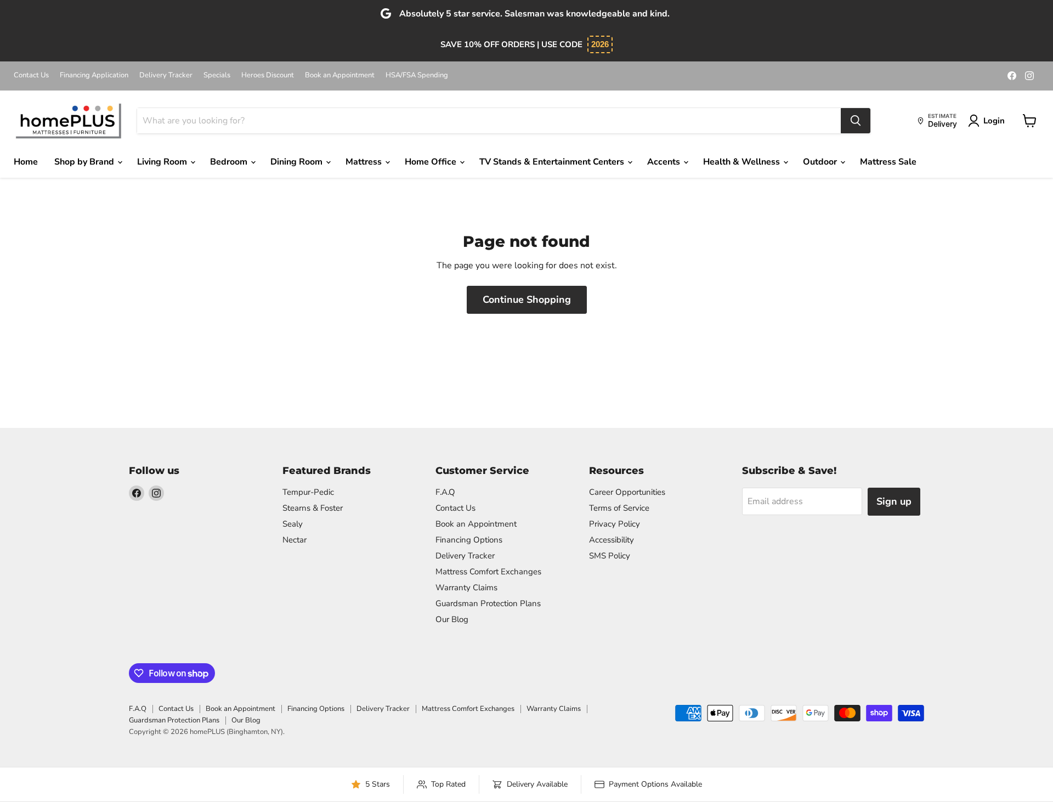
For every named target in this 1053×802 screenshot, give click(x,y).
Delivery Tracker (166, 75)
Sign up (894, 501)
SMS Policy (609, 555)
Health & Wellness (742, 162)
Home (26, 162)
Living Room (163, 162)
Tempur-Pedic (308, 492)
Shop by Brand (85, 162)
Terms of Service (619, 507)
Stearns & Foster (312, 507)
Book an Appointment (340, 75)
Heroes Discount (267, 75)
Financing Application (94, 75)
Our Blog (451, 619)
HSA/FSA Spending (417, 75)
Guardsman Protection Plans (488, 603)
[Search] (855, 120)
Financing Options (468, 539)
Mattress (365, 162)
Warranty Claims (466, 587)
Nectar (294, 539)
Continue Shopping (527, 299)
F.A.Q (445, 492)
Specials (216, 75)
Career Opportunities (627, 492)
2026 (600, 44)
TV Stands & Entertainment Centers (552, 162)
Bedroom (230, 162)
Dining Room (297, 162)
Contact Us (31, 75)
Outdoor (821, 162)
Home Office (431, 162)
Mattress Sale (888, 162)
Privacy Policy (614, 523)
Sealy (292, 523)
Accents (664, 162)
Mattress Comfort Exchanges (488, 571)
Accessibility (611, 539)
